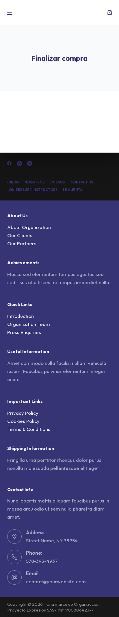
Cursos (57, 182)
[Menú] (9, 12)
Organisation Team (28, 324)
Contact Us (81, 182)
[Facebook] (9, 163)
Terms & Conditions (28, 429)
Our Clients (19, 235)
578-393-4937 (42, 561)
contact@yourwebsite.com (56, 581)
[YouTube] (29, 163)
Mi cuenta (73, 189)
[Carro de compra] (109, 12)
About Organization (29, 227)
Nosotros (34, 182)
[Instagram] (19, 163)
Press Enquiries (24, 332)
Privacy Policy (22, 413)
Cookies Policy (23, 421)
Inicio (13, 182)
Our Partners (21, 243)
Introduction (20, 316)
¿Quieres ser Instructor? (32, 189)
